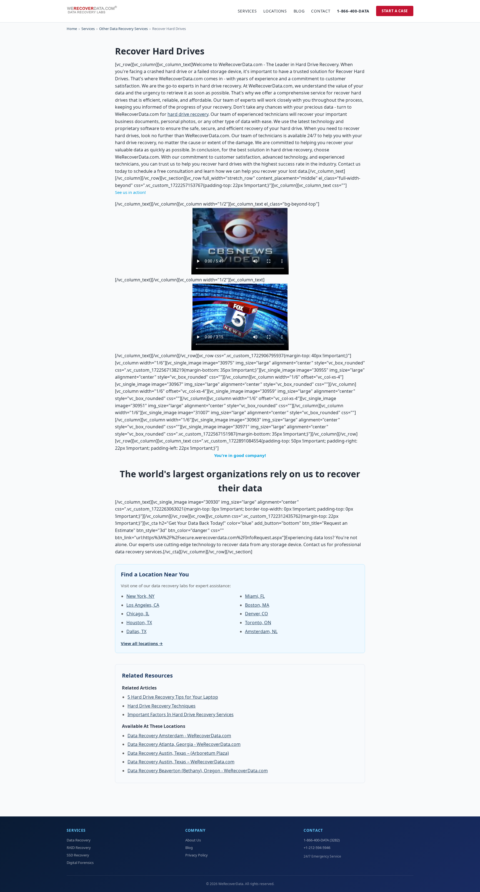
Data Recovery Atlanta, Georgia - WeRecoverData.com (184, 744)
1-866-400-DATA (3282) (322, 840)
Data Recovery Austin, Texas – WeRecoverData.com (181, 762)
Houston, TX (139, 622)
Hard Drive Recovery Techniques (162, 706)
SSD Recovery (78, 855)
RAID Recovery (79, 847)
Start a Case (395, 10)
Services (247, 11)
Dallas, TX (136, 631)
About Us (193, 840)
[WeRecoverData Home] (94, 11)
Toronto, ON (258, 622)
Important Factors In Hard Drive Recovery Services (181, 714)
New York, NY (140, 596)
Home (72, 28)
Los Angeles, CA (142, 605)
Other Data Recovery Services (123, 28)
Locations (275, 11)
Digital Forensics (80, 862)
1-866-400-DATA (353, 11)
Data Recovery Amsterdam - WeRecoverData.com (179, 736)
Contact (320, 11)
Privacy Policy (196, 855)
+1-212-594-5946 (317, 847)
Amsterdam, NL (261, 631)
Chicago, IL (137, 614)
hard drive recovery (188, 114)
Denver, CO (256, 614)
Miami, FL (255, 596)
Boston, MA (257, 605)
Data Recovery (79, 840)
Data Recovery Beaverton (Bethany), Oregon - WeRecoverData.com (198, 771)
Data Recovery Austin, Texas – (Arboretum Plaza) (178, 753)
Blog (299, 11)
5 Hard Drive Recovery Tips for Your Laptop (173, 697)
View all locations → (142, 643)
